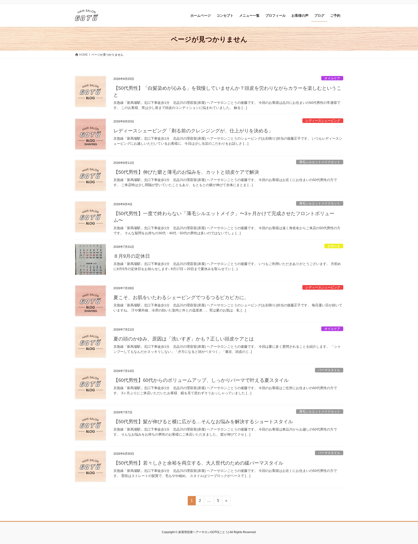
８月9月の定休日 (131, 256)
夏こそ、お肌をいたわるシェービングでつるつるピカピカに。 (181, 297)
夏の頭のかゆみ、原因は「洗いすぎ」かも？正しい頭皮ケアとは (183, 338)
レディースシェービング (323, 120)
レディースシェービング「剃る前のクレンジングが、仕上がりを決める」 (193, 130)
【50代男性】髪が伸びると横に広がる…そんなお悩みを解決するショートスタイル (203, 421)
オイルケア (332, 78)
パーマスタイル (329, 370)
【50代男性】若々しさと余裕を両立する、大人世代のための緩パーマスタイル (198, 463)
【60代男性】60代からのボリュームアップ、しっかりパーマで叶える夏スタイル (201, 380)
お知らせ (334, 246)
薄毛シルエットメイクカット (319, 162)
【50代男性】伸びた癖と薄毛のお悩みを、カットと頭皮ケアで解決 (186, 172)
